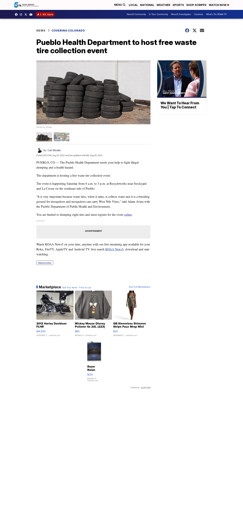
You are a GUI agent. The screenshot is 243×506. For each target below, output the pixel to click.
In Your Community (158, 14)
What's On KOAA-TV (216, 14)
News (40, 30)
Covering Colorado (68, 30)
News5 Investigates (181, 14)
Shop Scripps (196, 5)
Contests (198, 14)
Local (133, 5)
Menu (118, 4)
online (128, 214)
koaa (26, 14)
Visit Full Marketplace (139, 287)
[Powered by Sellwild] (145, 388)
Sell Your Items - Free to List (76, 288)
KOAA (17, 14)
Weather (163, 5)
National (147, 5)
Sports (178, 5)
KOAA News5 (114, 249)
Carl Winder (54, 150)
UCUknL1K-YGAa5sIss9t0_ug (31, 14)
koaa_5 (22, 14)
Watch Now (218, 5)
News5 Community (136, 14)
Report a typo (44, 262)
